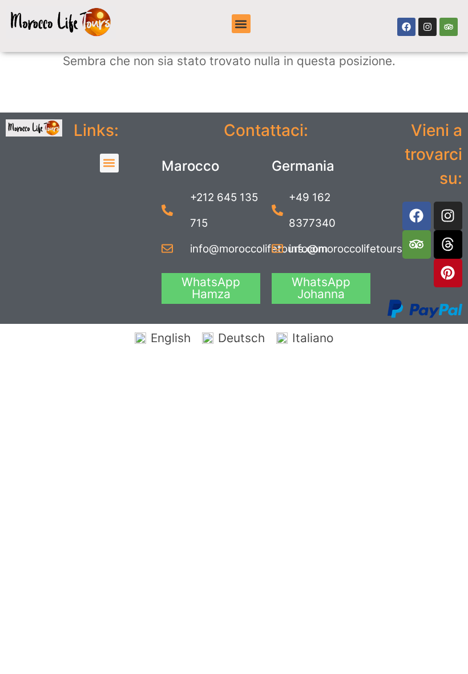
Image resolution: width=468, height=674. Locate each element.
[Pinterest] (448, 273)
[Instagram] (427, 27)
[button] (241, 23)
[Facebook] (406, 27)
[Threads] (448, 244)
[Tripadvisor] (448, 27)
